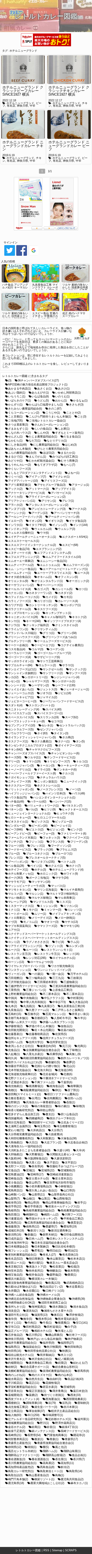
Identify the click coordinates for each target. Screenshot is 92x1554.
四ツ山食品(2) (69, 1114)
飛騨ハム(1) (50, 1451)
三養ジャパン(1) (36, 989)
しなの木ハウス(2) (19, 432)
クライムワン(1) (18, 629)
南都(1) (12, 1090)
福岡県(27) (67, 1342)
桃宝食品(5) (15, 1274)
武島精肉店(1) (75, 1282)
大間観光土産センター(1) (65, 1154)
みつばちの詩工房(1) (65, 456)
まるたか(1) (68, 452)
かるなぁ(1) (80, 400)
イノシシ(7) (59, 524)
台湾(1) (36, 1098)
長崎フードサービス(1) (75, 1431)
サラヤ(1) (68, 665)
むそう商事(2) (69, 460)
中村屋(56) (76, 998)
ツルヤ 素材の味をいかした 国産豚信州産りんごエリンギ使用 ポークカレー (75, 288)
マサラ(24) (61, 877)
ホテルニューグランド (23, 50)
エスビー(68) (70, 545)
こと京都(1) (15, 416)
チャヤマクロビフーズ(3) (44, 749)
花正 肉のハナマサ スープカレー (73, 315)
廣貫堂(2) (76, 1222)
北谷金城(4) (50, 1074)
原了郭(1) (73, 1090)
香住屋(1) (61, 1459)
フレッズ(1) (37, 845)
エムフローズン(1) (77, 565)
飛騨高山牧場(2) (55, 1455)
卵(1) (58, 1090)
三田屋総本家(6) (47, 982)
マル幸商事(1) (66, 897)
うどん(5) (43, 400)
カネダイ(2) (65, 593)
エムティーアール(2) (21, 565)
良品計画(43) (75, 1379)
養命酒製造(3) (16, 1459)
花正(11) (34, 1382)
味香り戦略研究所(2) (21, 1110)
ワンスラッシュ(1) (19, 969)
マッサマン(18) (41, 881)
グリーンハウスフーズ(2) (23, 637)
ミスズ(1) (65, 901)
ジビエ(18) (64, 693)
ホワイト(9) (71, 873)
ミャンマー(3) (52, 909)
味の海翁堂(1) (43, 1106)
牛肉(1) (32, 1322)
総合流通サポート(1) (36, 1366)
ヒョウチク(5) (65, 813)
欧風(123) (54, 1282)
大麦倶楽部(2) (62, 1158)
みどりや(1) (15, 460)
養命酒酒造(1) (40, 1459)
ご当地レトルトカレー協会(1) (47, 420)
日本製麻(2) (41, 1246)
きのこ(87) (54, 408)
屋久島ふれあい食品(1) (43, 1190)
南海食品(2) (57, 1086)
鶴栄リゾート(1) (44, 1479)
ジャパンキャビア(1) (21, 697)
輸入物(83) (14, 1415)
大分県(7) (57, 1130)
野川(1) (44, 1423)
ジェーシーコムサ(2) (21, 693)
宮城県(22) (47, 1170)
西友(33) (75, 1395)
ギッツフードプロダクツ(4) (64, 621)
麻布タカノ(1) (79, 1483)
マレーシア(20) (17, 901)
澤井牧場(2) (76, 1314)
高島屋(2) (48, 1463)
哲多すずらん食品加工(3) (23, 1114)
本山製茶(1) (57, 1258)
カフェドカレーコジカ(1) (23, 597)
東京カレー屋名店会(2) (64, 1262)
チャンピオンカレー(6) (65, 753)
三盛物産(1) (71, 982)
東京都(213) (15, 1266)
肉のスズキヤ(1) (42, 1375)
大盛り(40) (63, 1150)
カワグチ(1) (15, 605)
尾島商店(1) (15, 1190)
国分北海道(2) (16, 1122)
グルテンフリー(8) (19, 641)
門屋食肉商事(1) (57, 1435)
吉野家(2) (14, 1102)
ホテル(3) (40, 869)
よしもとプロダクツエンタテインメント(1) (34, 472)
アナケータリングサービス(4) (26, 492)
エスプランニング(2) (48, 549)
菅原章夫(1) (15, 1391)
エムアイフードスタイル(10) (63, 556)
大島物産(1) (15, 1142)
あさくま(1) (44, 388)
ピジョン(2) (57, 829)
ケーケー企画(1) (18, 645)
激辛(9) (12, 1318)
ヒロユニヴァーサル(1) (51, 817)
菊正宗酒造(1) (37, 1391)
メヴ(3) (12, 921)
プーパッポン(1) (18, 861)
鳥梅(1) (59, 1475)
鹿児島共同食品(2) (72, 1479)
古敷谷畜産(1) (16, 1098)
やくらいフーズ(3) (19, 468)
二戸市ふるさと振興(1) (69, 1010)
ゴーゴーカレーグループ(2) (54, 653)
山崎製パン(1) (16, 1194)
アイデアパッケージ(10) (23, 480)
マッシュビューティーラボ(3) (26, 885)
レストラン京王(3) (19, 953)
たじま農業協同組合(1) (43, 436)
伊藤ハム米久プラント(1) (58, 1022)
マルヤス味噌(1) (42, 897)
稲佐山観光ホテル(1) (21, 1354)
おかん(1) (61, 400)
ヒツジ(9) (50, 809)
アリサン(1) (49, 500)
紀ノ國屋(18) (66, 1359)
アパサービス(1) (61, 492)
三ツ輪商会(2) (37, 978)
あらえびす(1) (40, 392)
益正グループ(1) (18, 1330)
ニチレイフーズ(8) (19, 781)
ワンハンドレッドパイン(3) (54, 969)
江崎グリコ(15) (55, 1290)
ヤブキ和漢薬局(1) (19, 925)
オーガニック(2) (79, 581)
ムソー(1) (40, 913)
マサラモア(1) (16, 881)
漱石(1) (58, 1314)
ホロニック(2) (48, 873)
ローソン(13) (16, 962)
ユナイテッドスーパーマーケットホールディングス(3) (41, 933)
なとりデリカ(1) (57, 440)
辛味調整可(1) (54, 1415)
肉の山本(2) (65, 1375)
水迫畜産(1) (76, 1286)
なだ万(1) (34, 440)
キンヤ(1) (14, 621)
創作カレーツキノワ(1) (75, 1058)
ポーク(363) (15, 877)
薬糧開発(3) (15, 1395)
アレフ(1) (68, 500)
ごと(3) (81, 416)
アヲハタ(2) (15, 504)
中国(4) (12, 998)
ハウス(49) (78, 793)
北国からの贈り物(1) (47, 1066)
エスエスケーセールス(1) (23, 540)
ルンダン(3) (76, 946)
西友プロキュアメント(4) (23, 1399)
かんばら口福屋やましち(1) (46, 404)
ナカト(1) (68, 773)
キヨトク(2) (79, 617)
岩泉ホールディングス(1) (63, 1206)
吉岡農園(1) (54, 1098)
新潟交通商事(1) (61, 1230)
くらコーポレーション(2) (23, 412)
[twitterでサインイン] (10, 255)
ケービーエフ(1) (44, 645)
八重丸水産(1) (34, 1054)
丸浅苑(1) (29, 1006)
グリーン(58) (69, 633)
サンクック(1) (77, 669)
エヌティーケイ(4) (19, 552)
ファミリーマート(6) (73, 833)
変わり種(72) (16, 1130)
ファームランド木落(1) (22, 837)
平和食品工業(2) (73, 1218)
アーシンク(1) (16, 513)
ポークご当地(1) (39, 877)
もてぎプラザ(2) (47, 464)
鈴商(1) (36, 1427)
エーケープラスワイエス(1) (54, 572)
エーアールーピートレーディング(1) (65, 569)
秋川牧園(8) (54, 1346)
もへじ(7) (69, 464)
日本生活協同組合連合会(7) (51, 1242)
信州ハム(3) (15, 1042)
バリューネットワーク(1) (43, 805)
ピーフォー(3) (45, 833)
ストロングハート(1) (41, 705)
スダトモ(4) (15, 705)
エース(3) (83, 572)
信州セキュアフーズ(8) (22, 1038)
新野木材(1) (50, 1234)
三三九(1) (58, 978)
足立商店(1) (15, 1411)
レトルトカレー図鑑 (28, 1550)
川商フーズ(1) (73, 1214)
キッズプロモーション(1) (23, 613)
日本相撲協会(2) (18, 1246)
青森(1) (54, 1439)
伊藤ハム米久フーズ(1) (22, 1022)
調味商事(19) (34, 1402)
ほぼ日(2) (48, 452)
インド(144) (80, 524)
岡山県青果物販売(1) (58, 1202)
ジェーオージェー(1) (76, 689)
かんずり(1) (15, 404)
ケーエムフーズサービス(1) (54, 641)
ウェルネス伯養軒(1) (21, 532)
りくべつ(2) (15, 476)
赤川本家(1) (71, 1407)
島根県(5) (14, 1210)
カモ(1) (68, 597)
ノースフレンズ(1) (51, 789)
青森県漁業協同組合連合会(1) (55, 1443)
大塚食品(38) (69, 1138)
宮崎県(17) (36, 1174)
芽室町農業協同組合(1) (22, 1386)
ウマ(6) (44, 532)
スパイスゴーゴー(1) (50, 713)
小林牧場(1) (65, 1186)
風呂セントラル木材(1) (22, 1451)
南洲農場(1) (36, 1086)
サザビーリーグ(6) (48, 657)
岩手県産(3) (35, 1206)
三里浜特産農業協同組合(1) (69, 986)
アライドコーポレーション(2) (47, 496)
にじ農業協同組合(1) (46, 444)
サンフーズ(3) (77, 673)
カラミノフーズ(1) (19, 601)
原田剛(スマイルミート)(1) (24, 1094)
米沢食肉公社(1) (42, 1359)
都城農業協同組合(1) (21, 1423)
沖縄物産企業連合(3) (52, 1298)
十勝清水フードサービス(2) (60, 1078)
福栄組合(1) (33, 1346)
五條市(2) (33, 1014)
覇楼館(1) (14, 1402)
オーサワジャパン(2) (21, 585)
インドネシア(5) (18, 529)
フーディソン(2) (61, 845)
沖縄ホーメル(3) (50, 1294)
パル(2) (33, 809)
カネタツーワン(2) (40, 593)
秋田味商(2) (75, 1346)
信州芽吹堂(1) (58, 1042)
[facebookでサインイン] (22, 255)
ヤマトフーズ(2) (47, 925)
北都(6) (68, 1074)
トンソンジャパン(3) (21, 765)
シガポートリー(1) (36, 677)
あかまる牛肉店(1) (19, 388)
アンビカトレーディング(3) (48, 508)
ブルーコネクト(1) (37, 853)
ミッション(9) (48, 905)
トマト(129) (33, 761)
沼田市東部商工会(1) (54, 1302)
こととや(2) (73, 412)
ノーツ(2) (75, 789)
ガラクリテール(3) (19, 609)
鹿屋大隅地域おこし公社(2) (47, 1483)
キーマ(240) (33, 621)
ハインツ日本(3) (55, 793)
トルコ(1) (82, 761)
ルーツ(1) (32, 949)
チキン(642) (15, 749)
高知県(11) (67, 1463)
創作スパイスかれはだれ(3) (25, 1062)
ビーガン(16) (39, 825)
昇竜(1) (38, 1250)
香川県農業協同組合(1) (22, 1463)
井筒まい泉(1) (80, 1014)
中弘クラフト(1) (54, 998)
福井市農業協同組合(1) (22, 1342)
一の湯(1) (37, 973)
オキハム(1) (44, 577)
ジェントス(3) (48, 689)
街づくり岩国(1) (54, 1395)
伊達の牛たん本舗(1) (41, 1026)
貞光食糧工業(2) (18, 1407)
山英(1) (45, 1198)
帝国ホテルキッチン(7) (43, 1218)
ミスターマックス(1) (21, 905)
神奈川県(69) (16, 1338)
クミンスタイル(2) (66, 625)
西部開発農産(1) (76, 1399)
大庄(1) (33, 1142)
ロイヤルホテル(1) (64, 957)
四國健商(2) (36, 1118)
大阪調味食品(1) (37, 1158)
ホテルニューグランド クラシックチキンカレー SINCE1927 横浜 (68, 90)
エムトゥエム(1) (50, 565)
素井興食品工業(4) (40, 1362)
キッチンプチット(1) (58, 613)
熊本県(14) (45, 1318)
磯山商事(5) (55, 1334)
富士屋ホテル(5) (39, 1178)
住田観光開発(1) (18, 1030)
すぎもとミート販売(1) (69, 432)
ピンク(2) (76, 829)
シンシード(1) (16, 685)
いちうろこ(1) (16, 396)
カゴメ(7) (43, 589)
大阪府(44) (14, 1158)
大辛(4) (80, 1150)
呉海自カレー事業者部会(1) (43, 1102)
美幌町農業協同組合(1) (22, 1370)
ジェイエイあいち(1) (21, 689)
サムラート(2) (47, 665)
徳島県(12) (32, 1226)
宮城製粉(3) (68, 1170)
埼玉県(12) (43, 1126)
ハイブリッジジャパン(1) (23, 793)
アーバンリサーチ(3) (66, 513)
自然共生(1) (36, 1379)
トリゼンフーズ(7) (58, 761)
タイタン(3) (61, 733)
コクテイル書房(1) (72, 645)
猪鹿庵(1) (64, 1322)
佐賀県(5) (61, 1034)
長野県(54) (34, 1435)
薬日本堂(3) (80, 1391)
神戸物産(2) (75, 1338)
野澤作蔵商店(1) (65, 1423)
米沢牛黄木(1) (16, 1359)
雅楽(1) (38, 1439)
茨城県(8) (69, 1386)
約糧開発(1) (15, 1362)
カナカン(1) (15, 593)
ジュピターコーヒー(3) (22, 701)
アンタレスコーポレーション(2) (48, 504)
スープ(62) (71, 717)
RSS (46, 1550)
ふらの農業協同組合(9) (22, 452)
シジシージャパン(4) (66, 677)
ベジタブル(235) (44, 861)
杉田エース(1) (16, 1262)
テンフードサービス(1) (61, 757)
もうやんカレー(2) (19, 464)
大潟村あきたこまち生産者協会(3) (29, 1150)
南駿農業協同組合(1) (36, 1090)
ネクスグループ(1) (19, 785)
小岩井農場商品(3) (40, 1186)
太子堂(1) (52, 1162)
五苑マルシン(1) (55, 1014)
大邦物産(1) (15, 1154)
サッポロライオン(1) (21, 661)
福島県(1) (14, 1346)
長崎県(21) (14, 1435)
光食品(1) (14, 1050)
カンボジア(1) (72, 605)
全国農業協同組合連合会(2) (43, 1050)
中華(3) (12, 1002)
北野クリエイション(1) (22, 1078)
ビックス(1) (41, 821)
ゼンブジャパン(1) (51, 729)
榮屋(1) (72, 1274)
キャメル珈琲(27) (55, 617)
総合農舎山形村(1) (66, 1366)
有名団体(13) (70, 1254)
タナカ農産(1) (43, 741)
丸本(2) (12, 1006)
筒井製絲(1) (47, 1354)
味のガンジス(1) (18, 1106)
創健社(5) (54, 1062)
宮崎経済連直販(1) (61, 1174)
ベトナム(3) (68, 861)
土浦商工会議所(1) (19, 1126)
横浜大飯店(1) (16, 1278)
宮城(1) (30, 1170)
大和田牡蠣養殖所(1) (21, 1138)
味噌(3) (80, 1106)
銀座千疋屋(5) (16, 1431)
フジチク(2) (15, 841)
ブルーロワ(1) (63, 853)
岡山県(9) (33, 1202)
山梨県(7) (14, 1198)
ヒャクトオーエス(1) (75, 809)
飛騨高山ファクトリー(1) (23, 1455)
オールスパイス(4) (19, 589)
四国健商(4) (15, 1118)
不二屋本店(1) (74, 994)
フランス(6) (57, 841)
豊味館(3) (83, 1402)
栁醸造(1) (55, 1270)
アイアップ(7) (37, 476)
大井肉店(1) (37, 1130)
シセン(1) (14, 681)
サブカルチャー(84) (20, 665)
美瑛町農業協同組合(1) (57, 1370)
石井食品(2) (15, 1334)
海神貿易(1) (39, 1306)
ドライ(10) (43, 769)
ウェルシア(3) (66, 529)
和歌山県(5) (47, 1110)
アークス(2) (79, 508)
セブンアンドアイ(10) (21, 725)
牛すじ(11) (14, 1322)
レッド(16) (72, 953)
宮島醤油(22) (16, 1174)
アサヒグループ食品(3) (51, 484)
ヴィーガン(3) (16, 973)
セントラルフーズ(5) (21, 729)
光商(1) (81, 1046)
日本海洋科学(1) (18, 1242)
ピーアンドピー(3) (19, 833)
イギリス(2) (55, 520)
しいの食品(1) (43, 428)
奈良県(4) (37, 1166)
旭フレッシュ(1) (18, 1250)
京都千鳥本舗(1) (18, 1018)
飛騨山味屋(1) (72, 1451)
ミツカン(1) (71, 905)
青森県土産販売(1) (19, 1443)
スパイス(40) (53, 709)
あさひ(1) (64, 388)
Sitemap (57, 1550)
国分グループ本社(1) (62, 1118)
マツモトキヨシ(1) (19, 889)
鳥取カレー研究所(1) (21, 1471)
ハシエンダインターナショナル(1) (54, 797)
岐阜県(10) (14, 1202)
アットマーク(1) (39, 488)
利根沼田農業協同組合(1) (38, 1058)
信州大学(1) (36, 1042)
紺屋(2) (62, 1362)
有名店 (11, 105)
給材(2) (12, 1366)
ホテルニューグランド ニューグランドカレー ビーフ (68, 145)
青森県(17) (71, 1439)
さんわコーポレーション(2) (51, 424)
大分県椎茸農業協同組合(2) (25, 1134)
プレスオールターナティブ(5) (47, 857)
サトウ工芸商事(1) (51, 661)
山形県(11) (38, 1194)
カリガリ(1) (44, 601)
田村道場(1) (54, 1326)
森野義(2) (55, 1274)
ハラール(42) (38, 801)
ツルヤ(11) (34, 757)
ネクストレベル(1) (48, 785)
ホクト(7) (75, 865)
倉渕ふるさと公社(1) (21, 1046)
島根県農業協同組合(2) (40, 1210)
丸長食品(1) (15, 1010)
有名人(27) (49, 1254)
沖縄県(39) (78, 1298)
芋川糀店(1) (15, 1382)
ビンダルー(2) (16, 825)
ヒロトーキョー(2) (19, 817)
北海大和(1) (44, 1070)
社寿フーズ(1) (77, 1334)
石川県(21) (35, 1334)
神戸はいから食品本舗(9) (45, 1338)
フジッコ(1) (36, 841)
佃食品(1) (66, 1026)
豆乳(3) (66, 1402)
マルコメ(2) (15, 893)
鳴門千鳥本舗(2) (18, 1479)
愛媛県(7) (51, 1226)
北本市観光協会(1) (19, 1070)
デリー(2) (14, 761)
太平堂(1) (70, 1162)
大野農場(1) (36, 1154)
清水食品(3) (80, 1306)
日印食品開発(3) (73, 1234)
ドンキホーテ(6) (67, 769)
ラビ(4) (59, 941)
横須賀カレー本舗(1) (44, 1278)
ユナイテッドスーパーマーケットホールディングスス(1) (43, 937)
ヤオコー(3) (51, 921)
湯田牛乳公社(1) (18, 1314)
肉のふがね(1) (16, 1375)
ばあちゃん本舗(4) (19, 448)
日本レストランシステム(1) (66, 1238)
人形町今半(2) (62, 1018)
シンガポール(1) (65, 681)
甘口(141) (82, 1322)
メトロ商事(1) (16, 917)
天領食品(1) (15, 1162)
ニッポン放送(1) (47, 781)
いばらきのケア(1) (19, 400)
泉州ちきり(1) (16, 1306)
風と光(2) (61, 1447)
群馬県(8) (83, 1370)
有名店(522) (15, 1258)
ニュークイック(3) (75, 781)
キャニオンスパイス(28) (23, 617)
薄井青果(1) (59, 1391)
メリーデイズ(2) (42, 917)
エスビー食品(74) (19, 549)
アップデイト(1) (65, 488)
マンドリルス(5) (43, 901)
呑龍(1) (70, 1102)
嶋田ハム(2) (51, 1214)
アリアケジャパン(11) (21, 500)
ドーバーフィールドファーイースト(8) (32, 773)
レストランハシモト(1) (58, 949)
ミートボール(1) (18, 913)
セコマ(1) (57, 721)
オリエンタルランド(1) (48, 581)
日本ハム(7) (36, 1238)
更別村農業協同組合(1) (22, 1254)
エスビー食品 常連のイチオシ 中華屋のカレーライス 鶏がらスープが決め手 (45, 317)
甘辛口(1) (14, 1326)
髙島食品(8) (47, 1467)
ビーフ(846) (15, 829)
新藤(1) (32, 1234)
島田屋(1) (14, 1214)
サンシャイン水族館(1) (22, 673)
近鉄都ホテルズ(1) (59, 1419)
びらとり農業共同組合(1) (52, 448)
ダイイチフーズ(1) (69, 745)
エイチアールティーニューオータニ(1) (32, 536)
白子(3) (72, 1326)
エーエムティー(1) (19, 572)
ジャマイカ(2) (48, 697)
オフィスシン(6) (68, 577)
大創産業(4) (55, 1134)
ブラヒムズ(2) (68, 849)
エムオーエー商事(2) (21, 561)
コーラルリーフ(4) (19, 653)
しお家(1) (64, 428)
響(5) (46, 1447)
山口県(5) (69, 1190)
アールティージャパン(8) (63, 516)
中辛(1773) (59, 1002)
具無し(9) (75, 1054)
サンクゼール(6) (53, 669)
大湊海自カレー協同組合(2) (25, 1146)
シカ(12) (13, 677)
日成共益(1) (15, 1238)
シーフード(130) (65, 685)
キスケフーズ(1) (47, 609)
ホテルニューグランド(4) (67, 869)
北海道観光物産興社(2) (22, 1074)
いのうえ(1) (62, 396)
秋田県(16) (14, 1350)
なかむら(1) (15, 440)
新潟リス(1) (37, 1230)
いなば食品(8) (40, 396)
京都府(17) (40, 1018)
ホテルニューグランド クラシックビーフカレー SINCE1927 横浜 (22, 90)
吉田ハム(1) (75, 1098)
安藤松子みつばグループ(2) (66, 1166)
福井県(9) (48, 1342)
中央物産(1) (30, 998)
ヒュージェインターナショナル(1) (29, 813)
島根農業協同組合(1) (73, 1210)
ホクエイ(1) (55, 865)
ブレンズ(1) (15, 857)
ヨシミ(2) (14, 941)
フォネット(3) (51, 837)
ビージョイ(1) (62, 825)
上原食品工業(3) (62, 989)
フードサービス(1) (19, 849)
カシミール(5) (63, 589)
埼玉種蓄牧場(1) (67, 1126)
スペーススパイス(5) (21, 717)
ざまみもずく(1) (18, 428)
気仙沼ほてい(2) (53, 1286)
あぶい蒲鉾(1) (16, 392)
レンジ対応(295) (36, 957)
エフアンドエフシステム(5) (54, 552)
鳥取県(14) (75, 1471)
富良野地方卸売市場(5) (61, 1182)
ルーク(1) (14, 949)
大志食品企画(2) (78, 1142)
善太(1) (50, 1114)
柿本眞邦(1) (36, 1270)
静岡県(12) (14, 1447)
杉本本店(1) (78, 1258)
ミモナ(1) (32, 909)
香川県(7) (79, 1459)
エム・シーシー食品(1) (22, 569)
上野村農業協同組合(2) (22, 994)
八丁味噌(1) (73, 1050)
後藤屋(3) (14, 1226)
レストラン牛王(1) (48, 953)
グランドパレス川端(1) (22, 633)
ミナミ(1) (14, 909)
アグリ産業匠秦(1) (19, 484)
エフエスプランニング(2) (23, 556)
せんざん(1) (15, 436)
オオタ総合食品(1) (19, 577)
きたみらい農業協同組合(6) (25, 408)
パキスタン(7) (73, 805)
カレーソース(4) (68, 601)
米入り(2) (66, 1354)
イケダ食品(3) (77, 520)
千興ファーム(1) (44, 1082)
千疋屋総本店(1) (18, 1082)
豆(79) (52, 1402)
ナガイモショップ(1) (21, 777)
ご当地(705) (15, 420)
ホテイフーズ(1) (18, 869)
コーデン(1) (57, 649)
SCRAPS (71, 1550)
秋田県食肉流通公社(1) (42, 1350)
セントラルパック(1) (72, 725)
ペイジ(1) (36, 865)
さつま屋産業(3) (18, 424)
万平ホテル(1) (79, 973)
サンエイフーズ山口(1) (22, 669)
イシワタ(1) (15, 524)
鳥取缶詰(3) (15, 1475)
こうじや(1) (53, 412)
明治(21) (73, 1250)
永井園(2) (14, 1290)
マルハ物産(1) (16, 897)
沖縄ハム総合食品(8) (21, 1294)
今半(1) (81, 1018)
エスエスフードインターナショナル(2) (32, 545)
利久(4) (12, 1058)
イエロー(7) (15, 520)
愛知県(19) (70, 1226)
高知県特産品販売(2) (21, 1467)
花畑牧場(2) (53, 1382)
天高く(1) (34, 1162)
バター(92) (14, 805)
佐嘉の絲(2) (68, 1030)
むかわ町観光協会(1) (41, 460)
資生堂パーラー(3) (45, 1407)
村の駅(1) (37, 1262)
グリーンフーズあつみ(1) (61, 637)
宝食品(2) (14, 1170)
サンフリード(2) (53, 673)
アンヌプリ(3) (16, 508)
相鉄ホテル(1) (43, 1330)
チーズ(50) (14, 757)
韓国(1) (32, 1447)
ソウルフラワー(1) (19, 733)
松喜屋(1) (58, 1266)
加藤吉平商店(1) (18, 1066)
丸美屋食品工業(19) (73, 1006)
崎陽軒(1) (32, 1214)
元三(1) (66, 1046)
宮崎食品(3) (15, 1178)
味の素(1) (64, 1106)
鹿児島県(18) (16, 1483)
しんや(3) (43, 432)
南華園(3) (76, 1086)
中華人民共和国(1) (34, 1002)
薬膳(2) (33, 1395)
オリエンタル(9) (18, 581)
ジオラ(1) (46, 693)
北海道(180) (65, 1070)
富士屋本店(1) (63, 1178)
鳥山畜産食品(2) (39, 1475)
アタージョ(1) (80, 484)
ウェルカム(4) (43, 529)
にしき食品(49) (17, 444)
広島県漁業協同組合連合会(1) (46, 1222)
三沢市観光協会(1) (19, 982)
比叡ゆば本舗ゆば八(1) (22, 1286)
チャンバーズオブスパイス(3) (26, 753)
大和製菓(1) (47, 1138)
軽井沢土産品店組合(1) (65, 1411)
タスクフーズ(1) (18, 741)
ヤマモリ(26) (71, 925)
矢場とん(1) (65, 1330)
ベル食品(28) (16, 865)
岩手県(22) (14, 1206)
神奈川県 (22, 105)
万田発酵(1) (15, 978)
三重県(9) (14, 989)
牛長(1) (47, 1322)
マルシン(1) (36, 893)
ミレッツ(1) (75, 909)
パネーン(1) (15, 809)
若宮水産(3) (50, 1386)
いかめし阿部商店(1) (68, 392)
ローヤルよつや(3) (41, 962)
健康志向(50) (48, 1046)
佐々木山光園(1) (44, 1030)
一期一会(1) (57, 973)
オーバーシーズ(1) (51, 585)
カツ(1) (83, 589)
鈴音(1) (51, 1427)
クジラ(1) (14, 625)
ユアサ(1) (14, 929)
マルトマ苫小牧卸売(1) (64, 893)
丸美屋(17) (47, 1006)
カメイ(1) (51, 597)
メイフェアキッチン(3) (66, 913)
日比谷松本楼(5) (65, 1246)
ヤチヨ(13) (71, 921)
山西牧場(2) (63, 1198)
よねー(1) (73, 472)
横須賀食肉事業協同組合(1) (25, 1282)
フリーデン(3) (79, 841)
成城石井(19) (16, 1230)
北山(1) (70, 1066)
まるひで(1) (15, 456)
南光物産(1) (15, 1086)
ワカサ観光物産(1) (62, 966)
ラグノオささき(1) (37, 941)
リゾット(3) (55, 946)
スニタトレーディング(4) (23, 709)
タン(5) (80, 741)
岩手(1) (81, 1202)
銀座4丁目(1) (70, 1427)
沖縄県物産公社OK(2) (21, 1302)
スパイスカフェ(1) (19, 713)
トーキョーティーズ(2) (75, 765)
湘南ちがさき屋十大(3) (58, 1310)
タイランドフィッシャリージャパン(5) (32, 737)
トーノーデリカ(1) (19, 769)
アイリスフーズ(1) (55, 480)
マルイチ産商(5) (73, 889)
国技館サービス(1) (43, 1122)
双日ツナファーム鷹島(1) (62, 1094)
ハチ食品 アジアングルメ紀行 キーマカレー (15, 287)
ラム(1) (74, 941)
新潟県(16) (14, 1234)
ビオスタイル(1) (18, 821)
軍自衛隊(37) (37, 1411)
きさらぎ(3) (76, 404)
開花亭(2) (79, 1435)
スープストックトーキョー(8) (26, 721)
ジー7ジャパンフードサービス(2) (63, 701)
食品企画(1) (79, 1455)
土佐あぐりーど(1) (72, 1122)
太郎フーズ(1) (16, 1166)
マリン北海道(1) (47, 889)
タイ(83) (42, 733)
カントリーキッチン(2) (43, 605)
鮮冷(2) (65, 1467)
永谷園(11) (32, 1290)
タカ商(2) (68, 737)
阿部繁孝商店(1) (18, 1439)
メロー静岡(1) (66, 917)
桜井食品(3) (36, 1274)
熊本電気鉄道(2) (68, 1318)
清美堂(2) (14, 1310)
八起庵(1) (14, 1054)
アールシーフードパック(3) (25, 516)
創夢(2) (70, 1062)
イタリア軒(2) (37, 524)
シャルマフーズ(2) (37, 681)
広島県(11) (14, 1222)
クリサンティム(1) (45, 629)
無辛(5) (27, 1318)
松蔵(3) (75, 1266)
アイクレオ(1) (61, 476)
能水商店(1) (15, 1379)
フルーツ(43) (16, 845)
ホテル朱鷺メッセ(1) (21, 873)
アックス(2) (15, 488)
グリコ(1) (48, 633)
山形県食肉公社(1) (62, 1194)
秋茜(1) (66, 1350)
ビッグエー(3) (63, 821)
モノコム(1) (30, 921)
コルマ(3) (37, 649)
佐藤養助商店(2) (39, 1034)
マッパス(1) (58, 885)
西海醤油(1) (53, 1399)
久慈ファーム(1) (39, 1010)
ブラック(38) (45, 849)
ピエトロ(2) (36, 829)
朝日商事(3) (36, 1258)
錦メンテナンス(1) (43, 1431)
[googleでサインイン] (34, 255)
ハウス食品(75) (17, 797)
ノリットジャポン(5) (21, 789)
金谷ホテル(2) (16, 1427)
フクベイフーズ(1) (77, 837)
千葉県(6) (66, 1082)
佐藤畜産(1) (15, 1034)
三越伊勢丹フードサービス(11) (27, 986)
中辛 (32, 105)
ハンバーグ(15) (62, 801)
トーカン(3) (47, 765)
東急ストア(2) (37, 1266)
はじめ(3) (71, 444)
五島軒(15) (14, 1014)
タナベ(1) (64, 741)
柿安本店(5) (15, 1270)
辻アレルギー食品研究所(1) (25, 1419)
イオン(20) (35, 520)
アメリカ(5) (15, 496)
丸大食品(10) (80, 1002)
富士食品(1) (15, 1182)
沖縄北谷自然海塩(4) (21, 1298)
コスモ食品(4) (16, 649)
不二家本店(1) (51, 994)
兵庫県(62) (56, 1054)
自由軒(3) (55, 1379)
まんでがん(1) (37, 456)
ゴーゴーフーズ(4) (19, 657)
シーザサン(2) (40, 685)
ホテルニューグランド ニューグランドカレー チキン (22, 145)
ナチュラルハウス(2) (52, 777)
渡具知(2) (32, 1310)
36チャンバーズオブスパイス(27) (38, 380)
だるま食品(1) (72, 436)
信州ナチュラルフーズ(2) (58, 1038)
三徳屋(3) (76, 978)
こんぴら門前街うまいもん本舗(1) (50, 416)
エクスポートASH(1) (75, 536)
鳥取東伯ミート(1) (51, 1471)
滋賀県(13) (40, 1314)
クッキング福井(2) (37, 625)
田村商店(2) (33, 1326)
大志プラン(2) (52, 1142)
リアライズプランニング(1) (25, 946)
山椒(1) (30, 1198)
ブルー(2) (14, 853)
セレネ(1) (47, 725)
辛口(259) (33, 1415)
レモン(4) (14, 957)
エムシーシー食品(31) (53, 561)
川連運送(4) (15, 1218)
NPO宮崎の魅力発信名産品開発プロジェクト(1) (37, 384)
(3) (9, 380)
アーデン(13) (39, 513)
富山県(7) (34, 1182)
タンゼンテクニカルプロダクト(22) (30, 745)
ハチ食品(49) (16, 801)
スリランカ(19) (49, 717)
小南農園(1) (15, 1186)
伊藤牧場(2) (15, 1026)
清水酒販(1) (59, 1306)
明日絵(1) (55, 1250)
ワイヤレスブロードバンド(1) (26, 966)
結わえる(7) (80, 1362)
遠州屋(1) (83, 1419)
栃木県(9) (73, 1270)
